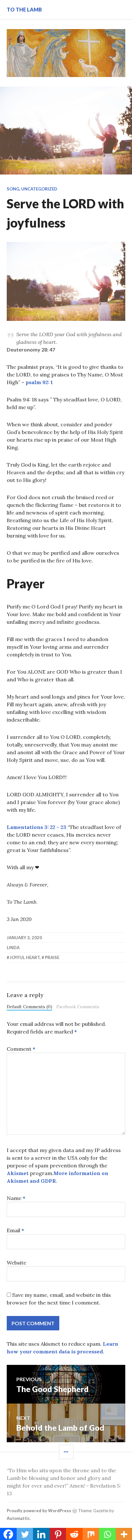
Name (16, 1198)
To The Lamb (24, 9)
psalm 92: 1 (39, 382)
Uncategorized (39, 188)
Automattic (18, 1518)
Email (15, 1230)
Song (13, 188)
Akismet (18, 1173)
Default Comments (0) (29, 1007)
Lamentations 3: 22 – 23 (37, 827)
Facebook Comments (77, 1007)
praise (52, 957)
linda (13, 947)
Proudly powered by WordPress (39, 1510)
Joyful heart (25, 957)
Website (16, 1262)
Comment (21, 1049)
